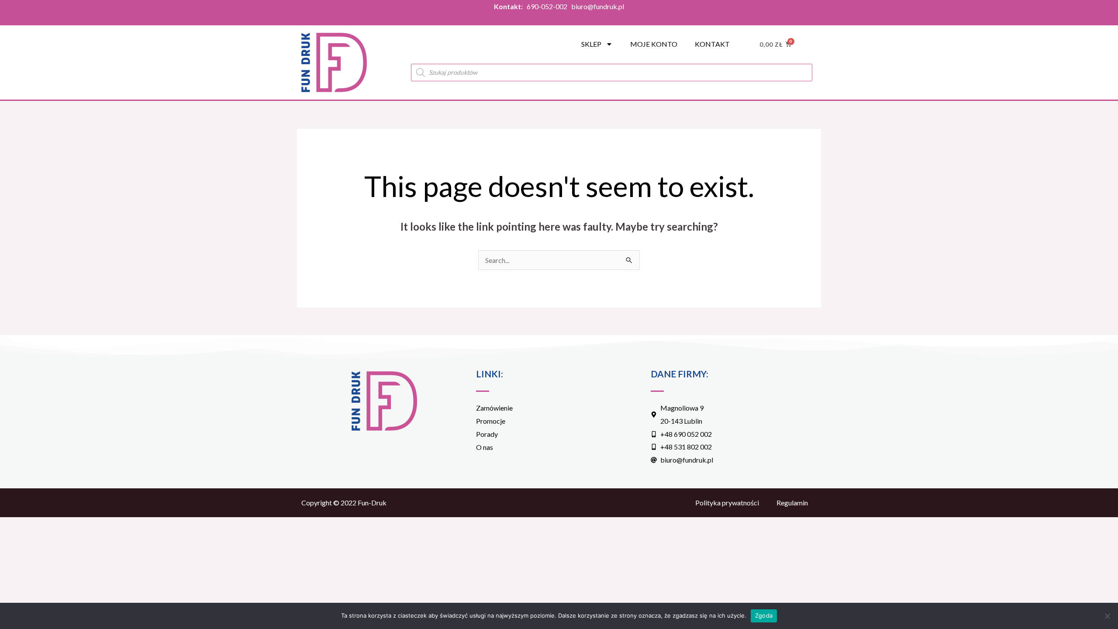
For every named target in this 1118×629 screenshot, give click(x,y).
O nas (484, 447)
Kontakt (712, 44)
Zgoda (764, 615)
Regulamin (792, 502)
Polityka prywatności (727, 502)
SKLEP (591, 44)
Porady (487, 434)
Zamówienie (494, 408)
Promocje (490, 421)
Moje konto (653, 44)
